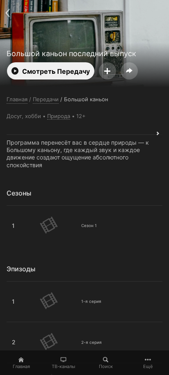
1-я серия (20, 285)
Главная (21, 366)
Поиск (106, 366)
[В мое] (107, 71)
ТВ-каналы (63, 366)
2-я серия (20, 325)
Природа (58, 116)
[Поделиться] (129, 71)
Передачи (46, 99)
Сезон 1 (17, 209)
